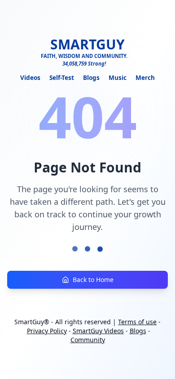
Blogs (91, 77)
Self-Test (61, 77)
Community (87, 339)
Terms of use (137, 321)
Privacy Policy (47, 330)
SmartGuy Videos (98, 330)
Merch (145, 77)
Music (118, 77)
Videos (30, 77)
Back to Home (93, 279)
